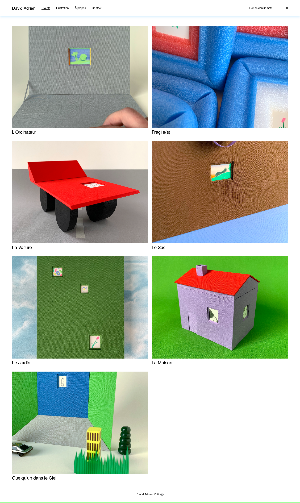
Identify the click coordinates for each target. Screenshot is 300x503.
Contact (96, 8)
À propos (80, 8)
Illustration (62, 8)
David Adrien (23, 8)
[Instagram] (286, 8)
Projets (45, 8)
